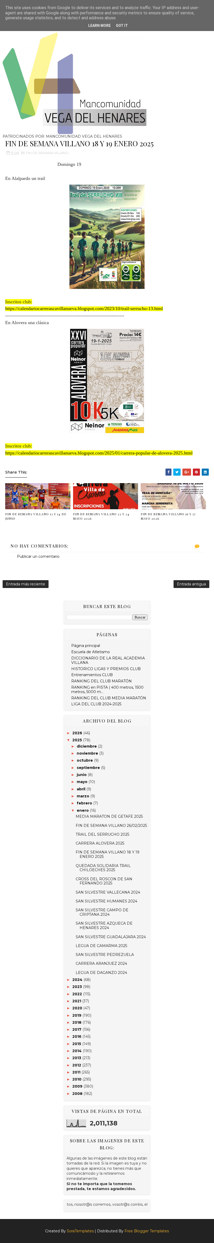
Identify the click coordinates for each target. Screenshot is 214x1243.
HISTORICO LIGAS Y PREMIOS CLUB (106, 668)
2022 (77, 994)
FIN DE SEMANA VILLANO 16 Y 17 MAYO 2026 (168, 516)
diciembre (87, 746)
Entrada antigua (191, 584)
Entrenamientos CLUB (92, 674)
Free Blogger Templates (146, 1231)
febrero (85, 803)
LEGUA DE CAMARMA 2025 (101, 945)
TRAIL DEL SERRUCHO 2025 (102, 834)
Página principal (85, 645)
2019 (77, 1015)
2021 (77, 1001)
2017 (77, 1029)
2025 (77, 740)
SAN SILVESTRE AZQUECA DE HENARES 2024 (104, 925)
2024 (78, 979)
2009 (78, 1086)
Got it (122, 25)
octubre (85, 760)
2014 (77, 1050)
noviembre (88, 753)
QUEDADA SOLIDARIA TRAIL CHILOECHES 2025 (103, 867)
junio (82, 774)
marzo (83, 796)
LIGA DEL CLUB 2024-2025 (96, 704)
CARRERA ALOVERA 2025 (100, 843)
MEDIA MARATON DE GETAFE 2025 (109, 816)
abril (81, 789)
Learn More (99, 25)
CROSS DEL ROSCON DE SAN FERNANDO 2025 (104, 881)
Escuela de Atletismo (90, 652)
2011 (76, 1072)
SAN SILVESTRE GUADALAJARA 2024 (111, 937)
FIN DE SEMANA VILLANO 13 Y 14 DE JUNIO (35, 516)
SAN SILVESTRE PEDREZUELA (105, 954)
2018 (77, 1022)
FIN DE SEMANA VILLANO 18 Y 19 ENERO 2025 (107, 854)
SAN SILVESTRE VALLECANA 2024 (108, 892)
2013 (77, 1058)
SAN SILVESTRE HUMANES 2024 (106, 901)
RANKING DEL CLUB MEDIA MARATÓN (108, 698)
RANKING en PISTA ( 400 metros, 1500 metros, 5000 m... (107, 689)
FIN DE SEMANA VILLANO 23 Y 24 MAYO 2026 (101, 516)
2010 (77, 1079)
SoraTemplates (80, 1231)
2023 (77, 986)
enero (83, 810)
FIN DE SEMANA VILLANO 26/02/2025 (111, 825)
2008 (78, 1093)
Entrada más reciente (25, 584)
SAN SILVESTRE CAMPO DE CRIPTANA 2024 (102, 912)
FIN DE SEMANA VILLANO (47, 153)
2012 (77, 1065)
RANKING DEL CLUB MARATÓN (101, 681)
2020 (77, 1008)
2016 (77, 1036)
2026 (77, 733)
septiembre (89, 767)
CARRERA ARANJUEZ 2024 (101, 963)
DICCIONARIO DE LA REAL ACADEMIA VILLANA (108, 660)
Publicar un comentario (38, 556)
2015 (77, 1043)
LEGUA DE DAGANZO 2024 (101, 972)
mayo (82, 781)
